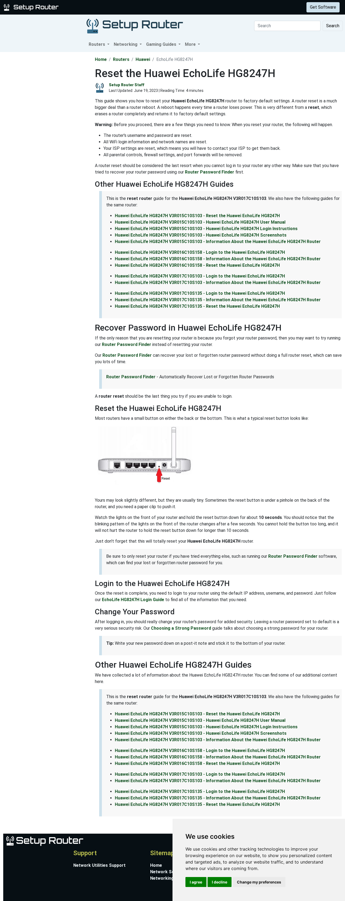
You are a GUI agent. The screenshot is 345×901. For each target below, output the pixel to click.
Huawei (143, 59)
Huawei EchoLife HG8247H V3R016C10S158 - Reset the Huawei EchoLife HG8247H (197, 265)
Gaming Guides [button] (161, 44)
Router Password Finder (209, 172)
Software (134, 7)
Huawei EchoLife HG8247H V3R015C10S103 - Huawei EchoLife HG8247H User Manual (200, 222)
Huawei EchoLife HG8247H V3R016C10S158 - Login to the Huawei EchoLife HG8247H (200, 252)
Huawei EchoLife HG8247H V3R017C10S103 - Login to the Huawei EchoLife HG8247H (200, 276)
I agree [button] (196, 882)
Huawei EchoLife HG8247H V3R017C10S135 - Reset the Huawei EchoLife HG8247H (197, 306)
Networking (108, 7)
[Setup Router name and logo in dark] (135, 26)
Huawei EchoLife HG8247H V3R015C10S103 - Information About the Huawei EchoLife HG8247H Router (218, 241)
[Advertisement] (46, 133)
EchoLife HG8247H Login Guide (133, 599)
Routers (84, 7)
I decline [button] (219, 882)
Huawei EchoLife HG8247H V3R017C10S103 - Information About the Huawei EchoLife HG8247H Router (218, 282)
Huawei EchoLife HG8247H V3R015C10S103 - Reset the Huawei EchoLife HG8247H (197, 215)
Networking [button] (126, 44)
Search (332, 25)
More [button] (191, 44)
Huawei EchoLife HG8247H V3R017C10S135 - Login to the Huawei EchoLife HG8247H (200, 293)
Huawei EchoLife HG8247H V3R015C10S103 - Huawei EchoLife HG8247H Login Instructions (206, 228)
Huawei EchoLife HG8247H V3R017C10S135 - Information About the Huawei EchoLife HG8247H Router (218, 299)
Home (101, 59)
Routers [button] (97, 44)
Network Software (169, 871)
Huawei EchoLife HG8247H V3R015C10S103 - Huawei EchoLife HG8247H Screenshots (201, 235)
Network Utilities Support (99, 865)
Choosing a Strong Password (181, 628)
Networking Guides (169, 878)
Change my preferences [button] (259, 882)
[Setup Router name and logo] (32, 6)
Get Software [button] (323, 7)
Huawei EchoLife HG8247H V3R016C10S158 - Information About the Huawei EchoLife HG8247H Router (218, 258)
